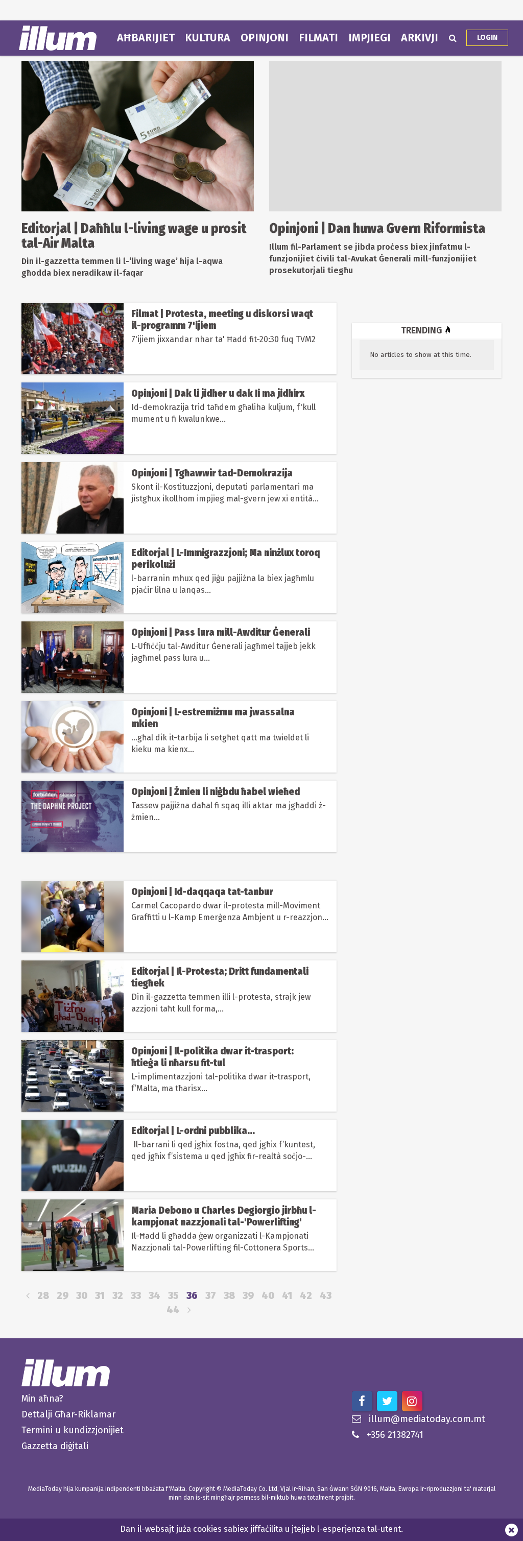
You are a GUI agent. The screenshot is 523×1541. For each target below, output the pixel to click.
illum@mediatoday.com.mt (427, 1419)
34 (154, 1296)
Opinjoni (265, 37)
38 (229, 1296)
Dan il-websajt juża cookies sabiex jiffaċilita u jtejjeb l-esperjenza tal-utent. (261, 1529)
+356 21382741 (395, 1434)
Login (487, 37)
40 (268, 1296)
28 (43, 1296)
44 (173, 1310)
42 (306, 1296)
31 (100, 1296)
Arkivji (419, 37)
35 (173, 1296)
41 (287, 1296)
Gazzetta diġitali (54, 1446)
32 (117, 1296)
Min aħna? (42, 1398)
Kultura (207, 37)
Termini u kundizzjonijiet (72, 1430)
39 (248, 1296)
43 (325, 1296)
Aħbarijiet (146, 37)
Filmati (318, 37)
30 (81, 1296)
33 (136, 1296)
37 (210, 1296)
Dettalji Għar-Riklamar (68, 1414)
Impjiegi (369, 37)
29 (62, 1296)
